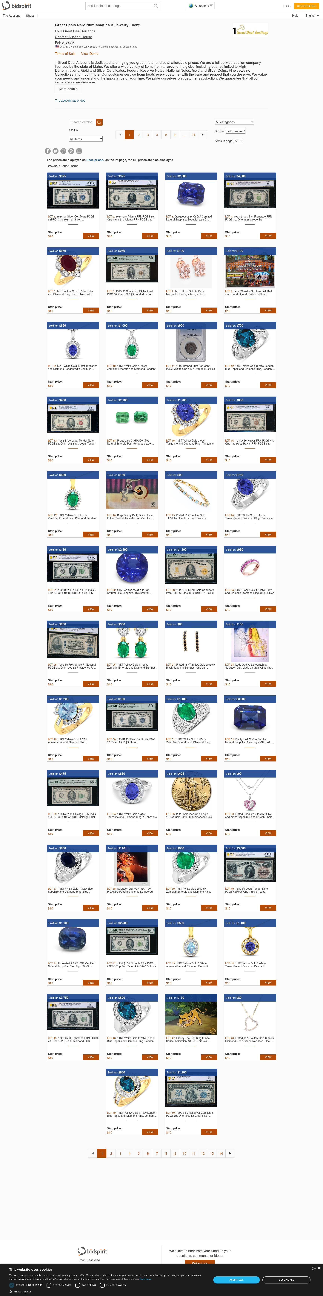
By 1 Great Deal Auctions (75, 30)
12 (203, 1153)
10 (184, 1153)
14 (194, 134)
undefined (93, 1260)
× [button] (318, 1268)
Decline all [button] (286, 1279)
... (184, 134)
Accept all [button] (237, 1279)
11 (194, 1153)
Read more (146, 1278)
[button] (107, 1291)
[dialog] (161, 1280)
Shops (30, 15)
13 (212, 1153)
